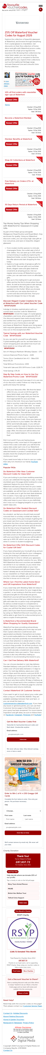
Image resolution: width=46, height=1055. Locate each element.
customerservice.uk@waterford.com (17, 703)
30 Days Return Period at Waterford (21, 204)
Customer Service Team (32, 1006)
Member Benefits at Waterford (18, 139)
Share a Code (23, 993)
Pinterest (27, 715)
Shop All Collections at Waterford (20, 160)
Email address (12, 730)
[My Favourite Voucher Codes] (15, 7)
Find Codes (17, 971)
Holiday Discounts (20, 1013)
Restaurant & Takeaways (12, 1023)
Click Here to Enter (23, 833)
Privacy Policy (28, 1023)
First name (8, 815)
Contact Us (7, 1013)
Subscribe (23, 739)
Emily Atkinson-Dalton (7, 84)
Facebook (10, 715)
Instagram (18, 715)
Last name (27, 815)
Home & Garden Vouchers (13, 1020)
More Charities (28, 971)
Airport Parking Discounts (13, 1016)
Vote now (23, 903)
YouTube (37, 715)
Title (6, 805)
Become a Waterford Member (18, 118)
